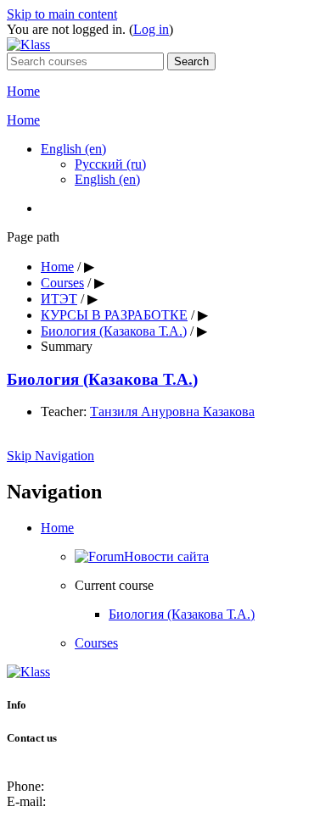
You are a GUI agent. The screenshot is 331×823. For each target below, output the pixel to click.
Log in (151, 29)
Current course (114, 585)
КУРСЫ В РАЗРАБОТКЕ (114, 315)
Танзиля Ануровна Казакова (172, 411)
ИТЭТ (59, 299)
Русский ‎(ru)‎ (110, 164)
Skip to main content (62, 14)
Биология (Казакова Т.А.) (114, 331)
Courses (62, 282)
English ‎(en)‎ (73, 149)
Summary (67, 346)
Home (23, 91)
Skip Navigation (50, 455)
